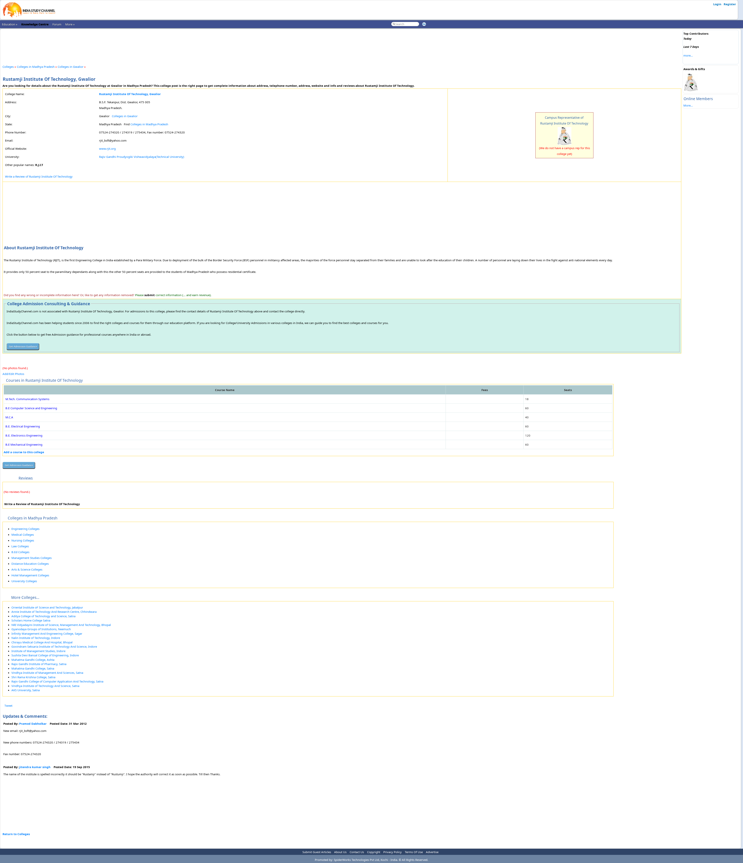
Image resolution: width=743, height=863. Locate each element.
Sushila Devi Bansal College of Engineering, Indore (45, 655)
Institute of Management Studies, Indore (38, 651)
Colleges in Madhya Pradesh (36, 67)
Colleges (8, 67)
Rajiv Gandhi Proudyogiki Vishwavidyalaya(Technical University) (141, 157)
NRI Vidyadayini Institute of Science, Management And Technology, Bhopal (61, 625)
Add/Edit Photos (13, 374)
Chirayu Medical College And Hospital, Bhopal (42, 642)
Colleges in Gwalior (70, 67)
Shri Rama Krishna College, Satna (33, 677)
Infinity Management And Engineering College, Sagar (46, 633)
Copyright (373, 852)
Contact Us (357, 852)
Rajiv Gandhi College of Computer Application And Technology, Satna (57, 681)
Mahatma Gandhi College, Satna (32, 668)
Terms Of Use (414, 852)
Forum (56, 24)
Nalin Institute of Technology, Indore (35, 638)
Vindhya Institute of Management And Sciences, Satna (47, 673)
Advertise (432, 852)
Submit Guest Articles (316, 852)
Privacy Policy (392, 852)
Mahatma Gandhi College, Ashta (32, 660)
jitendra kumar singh (35, 767)
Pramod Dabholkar (33, 723)
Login (717, 4)
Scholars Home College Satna (30, 620)
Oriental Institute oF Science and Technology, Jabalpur (47, 607)
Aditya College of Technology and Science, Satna (43, 616)
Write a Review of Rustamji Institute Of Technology (39, 176)
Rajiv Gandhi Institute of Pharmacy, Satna (38, 664)
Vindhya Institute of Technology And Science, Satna (45, 686)
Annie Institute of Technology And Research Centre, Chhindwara (54, 612)
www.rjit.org (107, 148)
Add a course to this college (24, 452)
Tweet (8, 705)
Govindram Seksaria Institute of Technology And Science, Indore (54, 646)
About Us (340, 852)
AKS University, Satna (25, 690)
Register (730, 4)
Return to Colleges (16, 834)
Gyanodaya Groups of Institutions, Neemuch (41, 629)
